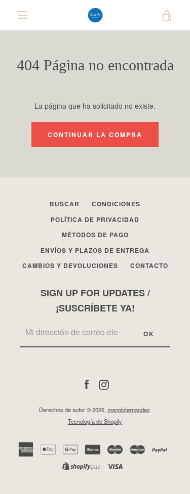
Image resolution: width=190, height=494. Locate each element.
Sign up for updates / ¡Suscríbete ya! (95, 300)
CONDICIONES (116, 203)
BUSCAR (65, 203)
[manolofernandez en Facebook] (87, 383)
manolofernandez (128, 410)
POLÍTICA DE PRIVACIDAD (95, 219)
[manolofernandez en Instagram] (104, 383)
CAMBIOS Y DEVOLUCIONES (70, 265)
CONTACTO (149, 265)
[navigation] (22, 15)
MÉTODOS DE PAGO (95, 234)
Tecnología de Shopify (95, 421)
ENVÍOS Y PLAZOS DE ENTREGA (95, 250)
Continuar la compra (95, 134)
